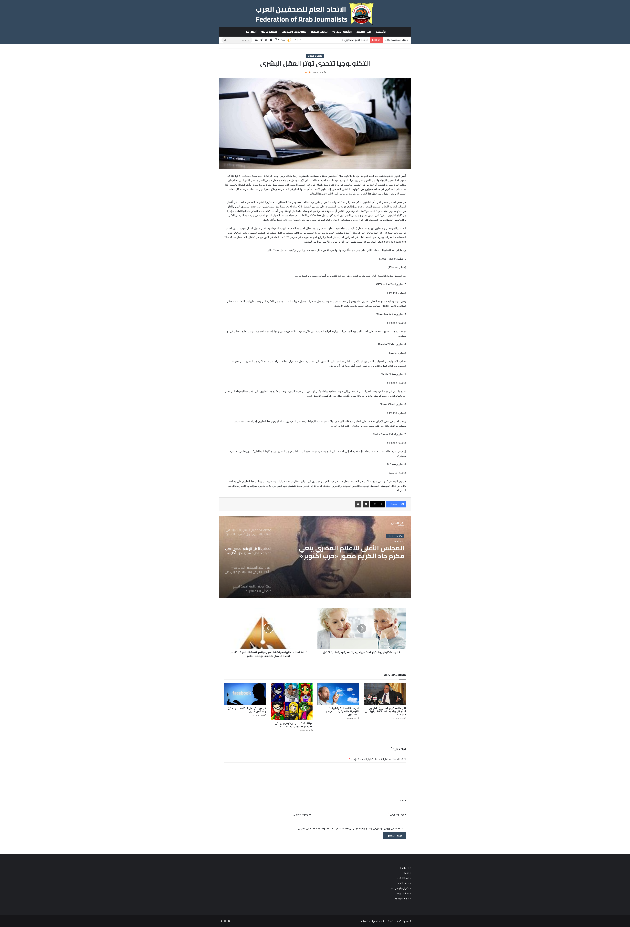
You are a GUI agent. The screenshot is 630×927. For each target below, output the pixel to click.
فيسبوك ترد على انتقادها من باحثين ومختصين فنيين (247, 709)
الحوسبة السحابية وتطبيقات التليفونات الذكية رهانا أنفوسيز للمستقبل (342, 711)
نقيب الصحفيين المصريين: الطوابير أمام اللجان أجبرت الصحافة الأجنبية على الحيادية (385, 711)
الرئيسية (381, 31)
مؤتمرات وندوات (315, 56)
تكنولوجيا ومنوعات (294, 31)
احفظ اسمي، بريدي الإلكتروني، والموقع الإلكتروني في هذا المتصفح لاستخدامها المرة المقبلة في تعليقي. (350, 828)
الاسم (402, 800)
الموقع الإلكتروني (302, 814)
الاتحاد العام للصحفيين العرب (371, 921)
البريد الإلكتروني (397, 814)
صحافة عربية (269, 31)
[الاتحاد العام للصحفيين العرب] (315, 13)
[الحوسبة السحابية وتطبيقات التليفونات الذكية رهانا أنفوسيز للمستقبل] (338, 694)
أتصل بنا (251, 31)
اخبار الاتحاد (364, 31)
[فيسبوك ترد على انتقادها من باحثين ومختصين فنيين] (245, 694)
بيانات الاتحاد (319, 31)
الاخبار (406, 873)
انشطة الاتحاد (343, 31)
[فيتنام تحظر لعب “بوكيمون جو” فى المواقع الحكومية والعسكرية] (292, 701)
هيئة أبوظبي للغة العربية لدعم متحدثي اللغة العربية (360, 557)
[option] (315, 557)
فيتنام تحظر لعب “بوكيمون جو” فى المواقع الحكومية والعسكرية (294, 725)
